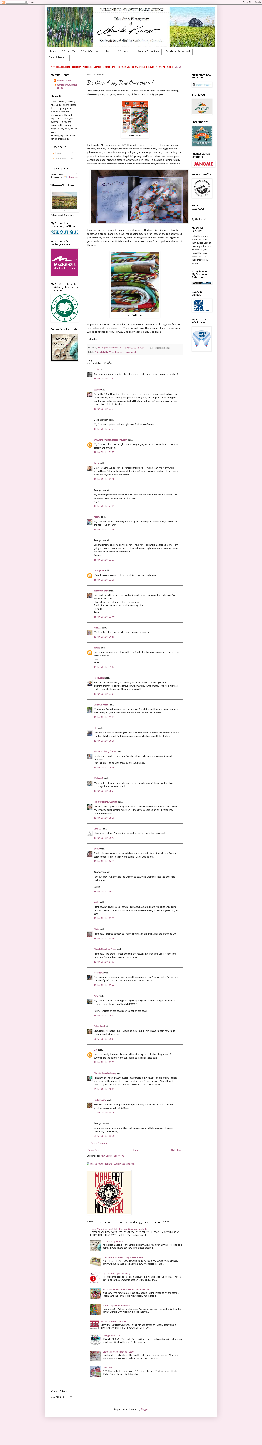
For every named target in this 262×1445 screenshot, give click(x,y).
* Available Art (58, 57)
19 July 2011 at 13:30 (104, 938)
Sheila (96, 929)
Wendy (97, 390)
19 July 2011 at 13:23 (104, 918)
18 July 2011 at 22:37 (104, 452)
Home (52, 51)
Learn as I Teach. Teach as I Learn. (118, 1352)
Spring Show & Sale (112, 1336)
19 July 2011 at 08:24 (104, 791)
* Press (108, 51)
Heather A (99, 973)
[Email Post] (151, 348)
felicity (97, 517)
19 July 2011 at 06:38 (104, 741)
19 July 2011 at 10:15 (104, 861)
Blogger (144, 1409)
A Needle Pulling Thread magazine (110, 352)
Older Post (176, 1150)
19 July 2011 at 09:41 (104, 838)
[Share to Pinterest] (168, 347)
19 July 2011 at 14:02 (104, 962)
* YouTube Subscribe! (177, 51)
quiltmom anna (101, 591)
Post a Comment (99, 1143)
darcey (97, 648)
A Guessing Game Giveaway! (117, 1305)
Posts (57, 153)
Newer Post (93, 1150)
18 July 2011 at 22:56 (104, 530)
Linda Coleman (101, 705)
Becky (97, 849)
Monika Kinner (64, 81)
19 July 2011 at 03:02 (104, 717)
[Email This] (156, 347)
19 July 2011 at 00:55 (104, 637)
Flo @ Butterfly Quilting (105, 802)
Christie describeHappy (105, 1073)
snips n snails (131, 352)
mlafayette (99, 570)
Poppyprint (99, 678)
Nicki (96, 996)
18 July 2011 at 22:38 (104, 479)
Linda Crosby (100, 1100)
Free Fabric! (108, 1368)
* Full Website (89, 51)
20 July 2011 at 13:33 (104, 1062)
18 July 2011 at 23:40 (104, 617)
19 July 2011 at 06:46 (104, 768)
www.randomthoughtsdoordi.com (110, 440)
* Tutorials (124, 51)
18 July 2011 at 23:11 (104, 560)
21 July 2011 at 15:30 (104, 1136)
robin (96, 369)
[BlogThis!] (159, 347)
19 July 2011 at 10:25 (104, 891)
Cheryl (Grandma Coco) (105, 949)
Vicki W (97, 829)
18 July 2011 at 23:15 (104, 580)
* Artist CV (68, 51)
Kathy (96, 902)
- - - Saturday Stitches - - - (115, 1241)
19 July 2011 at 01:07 (104, 694)
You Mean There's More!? (113, 1322)
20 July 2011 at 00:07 (104, 1039)
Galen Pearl (99, 1026)
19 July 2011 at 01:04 (104, 667)
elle (95, 728)
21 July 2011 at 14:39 (104, 1113)
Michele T (98, 778)
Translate (73, 177)
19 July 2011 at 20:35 (104, 1015)
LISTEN (178, 67)
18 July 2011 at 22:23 (104, 429)
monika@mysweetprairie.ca (67, 86)
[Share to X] (162, 347)
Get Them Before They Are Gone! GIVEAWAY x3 (126, 1290)
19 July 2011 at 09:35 (104, 818)
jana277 (97, 628)
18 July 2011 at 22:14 (104, 409)
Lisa (95, 1050)
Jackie (96, 463)
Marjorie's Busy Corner (105, 751)
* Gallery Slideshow (147, 51)
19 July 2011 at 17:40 (104, 985)
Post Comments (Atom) (112, 1156)
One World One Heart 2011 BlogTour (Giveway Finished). (119, 1229)
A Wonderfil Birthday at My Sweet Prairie (123, 1257)
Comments (60, 159)
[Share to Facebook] (165, 347)
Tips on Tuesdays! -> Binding (116, 1273)
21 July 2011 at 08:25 (104, 1089)
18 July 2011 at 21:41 (104, 379)
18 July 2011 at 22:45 (104, 506)
